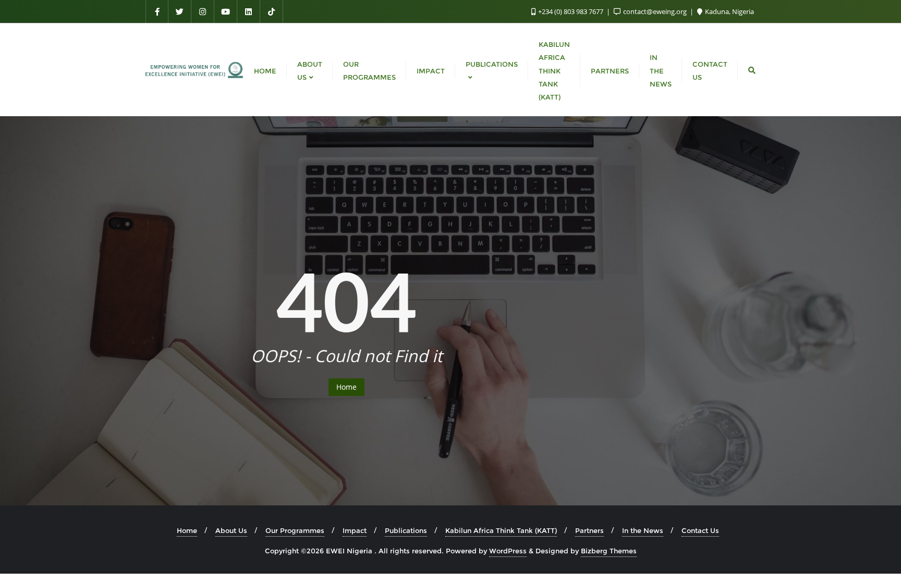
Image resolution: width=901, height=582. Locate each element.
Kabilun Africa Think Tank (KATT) (501, 530)
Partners (589, 530)
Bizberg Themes (609, 551)
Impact (355, 530)
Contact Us (700, 530)
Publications (406, 530)
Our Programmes (294, 530)
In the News (642, 530)
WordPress (508, 551)
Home (346, 387)
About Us (231, 530)
